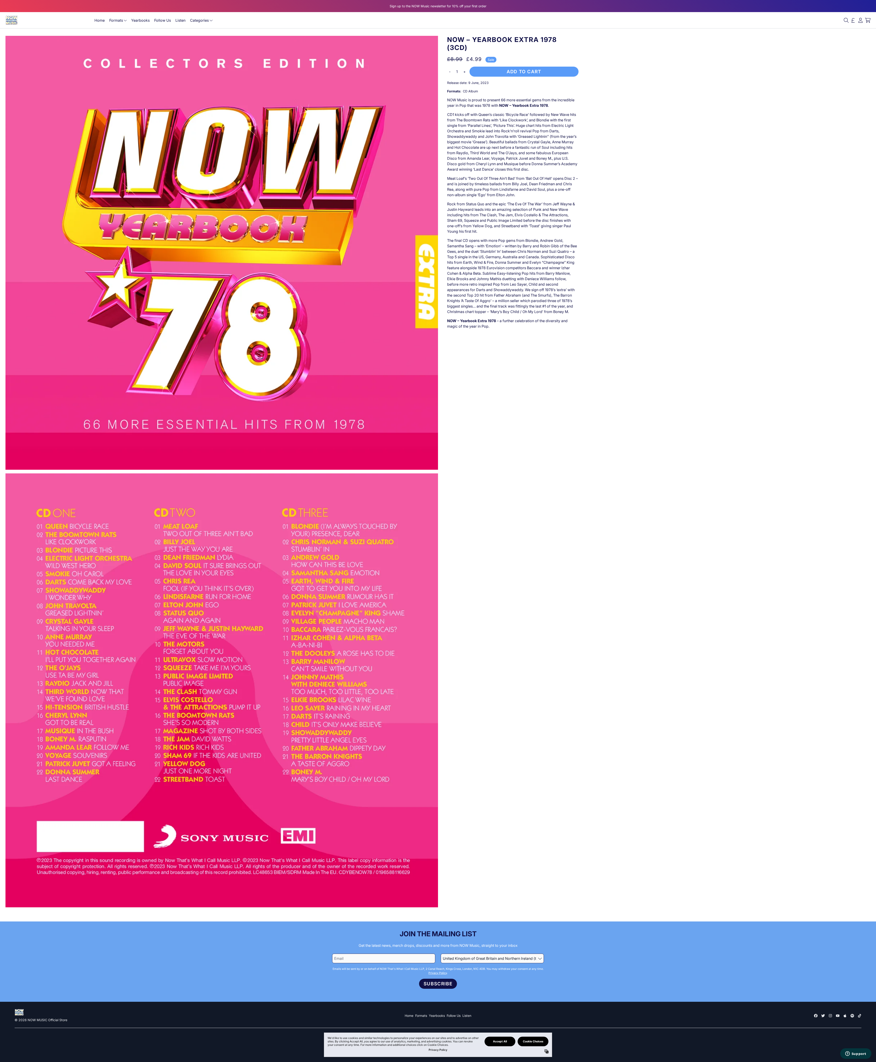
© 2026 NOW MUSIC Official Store (41, 1020)
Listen (180, 20)
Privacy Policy (437, 973)
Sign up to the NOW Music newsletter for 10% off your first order (438, 6)
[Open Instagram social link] (830, 1016)
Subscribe (438, 983)
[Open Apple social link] (845, 1016)
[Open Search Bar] (846, 20)
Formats (116, 20)
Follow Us (162, 20)
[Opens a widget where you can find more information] (855, 1054)
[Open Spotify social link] (852, 1016)
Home (99, 20)
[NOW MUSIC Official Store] (11, 20)
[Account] (860, 20)
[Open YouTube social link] (838, 1016)
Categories (199, 20)
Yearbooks (140, 20)
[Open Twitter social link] (823, 1016)
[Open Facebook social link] (816, 1016)
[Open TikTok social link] (859, 1016)
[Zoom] (221, 253)
